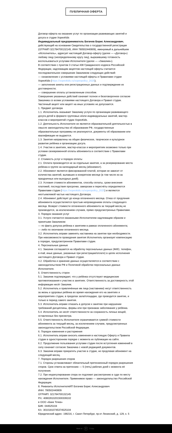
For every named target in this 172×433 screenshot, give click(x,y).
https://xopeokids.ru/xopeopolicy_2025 (73, 80)
